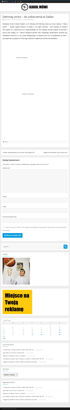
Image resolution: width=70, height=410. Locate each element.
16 (59, 330)
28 (41, 334)
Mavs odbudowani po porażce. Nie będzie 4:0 (18, 152)
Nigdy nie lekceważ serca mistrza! (55, 152)
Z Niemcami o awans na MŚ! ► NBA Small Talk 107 (18, 350)
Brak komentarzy (29, 19)
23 (59, 332)
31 (3, 336)
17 (3, 332)
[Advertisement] (35, 127)
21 (41, 332)
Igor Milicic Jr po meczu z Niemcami (13, 353)
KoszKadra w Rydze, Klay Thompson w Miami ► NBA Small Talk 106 (23, 359)
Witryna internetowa (9, 217)
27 (32, 334)
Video (6, 142)
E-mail (4, 206)
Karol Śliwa (7, 19)
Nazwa (5, 196)
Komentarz (7, 168)
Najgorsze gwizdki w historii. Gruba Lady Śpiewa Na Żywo (20, 362)
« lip (4, 338)
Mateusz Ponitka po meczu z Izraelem (14, 356)
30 (59, 334)
